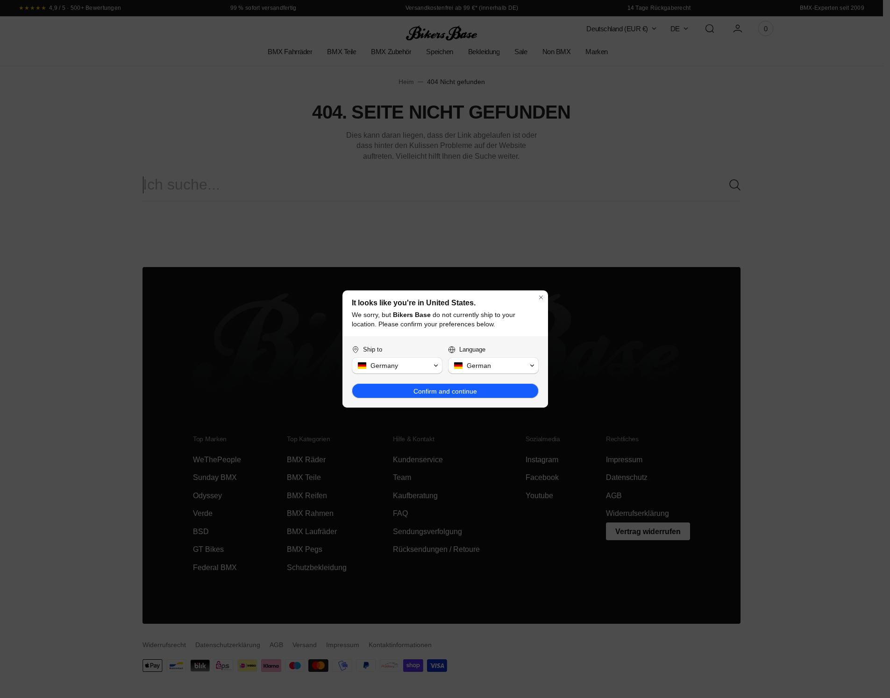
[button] (397, 365)
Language (472, 349)
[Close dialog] (541, 297)
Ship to (372, 349)
